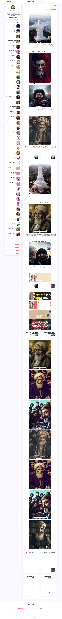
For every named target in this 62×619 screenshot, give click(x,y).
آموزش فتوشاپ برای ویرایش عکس (11, 96)
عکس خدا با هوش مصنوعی (46, 551)
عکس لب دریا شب (13, 45)
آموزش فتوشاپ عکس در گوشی (11, 50)
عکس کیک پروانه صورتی (12, 192)
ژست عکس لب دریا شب (12, 65)
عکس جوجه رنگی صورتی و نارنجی (11, 121)
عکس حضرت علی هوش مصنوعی (47, 577)
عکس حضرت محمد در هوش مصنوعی (30, 584)
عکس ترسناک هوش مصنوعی (30, 284)
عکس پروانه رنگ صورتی (12, 162)
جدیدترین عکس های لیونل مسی (11, 233)
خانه (41, 1)
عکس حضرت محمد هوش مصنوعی (47, 592)
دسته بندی (37, 1)
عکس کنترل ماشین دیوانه (12, 218)
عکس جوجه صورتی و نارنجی (12, 152)
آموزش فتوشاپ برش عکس (12, 111)
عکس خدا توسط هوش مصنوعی (29, 154)
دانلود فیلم (39, 612)
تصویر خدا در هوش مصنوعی (44, 553)
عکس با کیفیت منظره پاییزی (12, 228)
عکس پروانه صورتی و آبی (12, 136)
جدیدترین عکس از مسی (12, 208)
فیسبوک (35, 612)
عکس (54, 5)
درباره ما (32, 1)
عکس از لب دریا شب (13, 55)
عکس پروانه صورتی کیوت (12, 197)
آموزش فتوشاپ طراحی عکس (12, 60)
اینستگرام (26, 612)
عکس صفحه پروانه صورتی (12, 177)
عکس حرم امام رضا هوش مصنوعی (47, 333)
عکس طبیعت (17, 250)
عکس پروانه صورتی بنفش (12, 187)
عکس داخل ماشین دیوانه (12, 213)
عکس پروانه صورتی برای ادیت (12, 147)
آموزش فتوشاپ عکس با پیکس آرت (11, 86)
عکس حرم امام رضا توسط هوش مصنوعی (29, 333)
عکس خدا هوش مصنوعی (47, 154)
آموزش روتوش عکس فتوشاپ (12, 40)
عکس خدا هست (13, 25)
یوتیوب (22, 612)
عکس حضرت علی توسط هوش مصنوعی (30, 569)
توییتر (31, 612)
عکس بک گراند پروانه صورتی (12, 182)
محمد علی (53, 9)
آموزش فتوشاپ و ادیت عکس (12, 91)
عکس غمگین (17, 253)
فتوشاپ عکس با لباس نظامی (12, 126)
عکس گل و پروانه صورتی (12, 142)
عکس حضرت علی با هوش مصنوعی (30, 577)
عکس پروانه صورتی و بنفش (12, 157)
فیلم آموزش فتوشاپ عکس (12, 116)
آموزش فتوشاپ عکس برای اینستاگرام (12, 71)
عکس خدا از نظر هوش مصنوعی (51, 553)
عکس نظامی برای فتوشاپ (12, 131)
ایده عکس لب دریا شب (13, 106)
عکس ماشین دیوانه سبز (12, 223)
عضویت (21, 608)
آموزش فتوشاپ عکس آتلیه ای (12, 101)
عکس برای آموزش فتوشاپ (12, 35)
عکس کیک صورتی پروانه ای (12, 167)
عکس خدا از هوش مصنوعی (47, 284)
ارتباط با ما (28, 1)
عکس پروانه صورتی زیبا (12, 172)
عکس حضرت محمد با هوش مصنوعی (47, 584)
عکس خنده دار (17, 247)
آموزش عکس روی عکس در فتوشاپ (11, 81)
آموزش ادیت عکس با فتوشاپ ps (11, 76)
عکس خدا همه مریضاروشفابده (11, 30)
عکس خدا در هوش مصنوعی (44, 552)
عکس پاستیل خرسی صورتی (12, 202)
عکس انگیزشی (17, 244)
